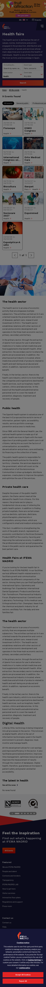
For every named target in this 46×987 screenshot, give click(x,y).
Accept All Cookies (23, 975)
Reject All (23, 981)
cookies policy (24, 968)
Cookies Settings (34, 960)
